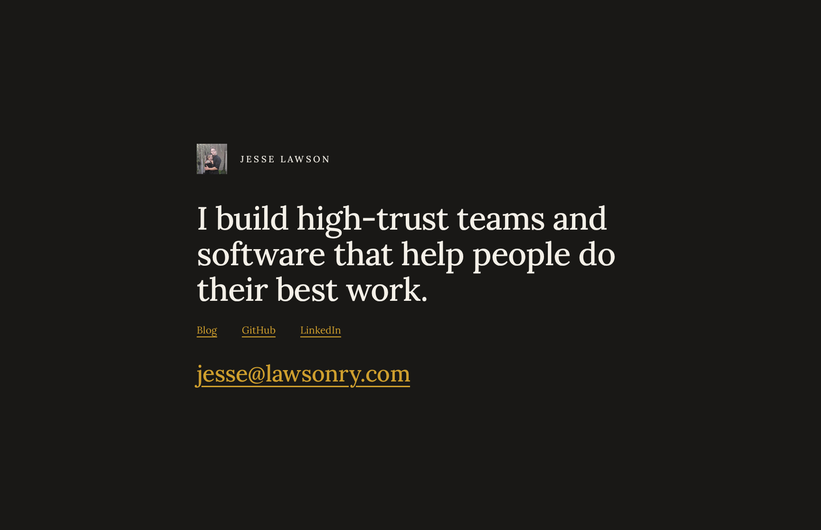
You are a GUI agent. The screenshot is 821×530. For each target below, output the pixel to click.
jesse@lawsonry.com (303, 373)
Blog (207, 330)
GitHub (259, 330)
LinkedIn (320, 330)
